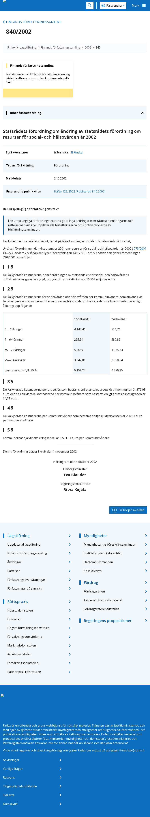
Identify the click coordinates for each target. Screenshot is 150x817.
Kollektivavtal (93, 571)
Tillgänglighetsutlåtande (20, 786)
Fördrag (91, 582)
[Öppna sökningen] (89, 5)
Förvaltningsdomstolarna (24, 637)
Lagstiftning (28, 47)
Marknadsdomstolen (21, 645)
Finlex (11, 47)
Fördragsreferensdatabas (101, 609)
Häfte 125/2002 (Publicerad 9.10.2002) (79, 191)
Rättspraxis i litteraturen (24, 672)
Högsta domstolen (20, 610)
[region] (75, 343)
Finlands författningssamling (34, 22)
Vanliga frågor (13, 769)
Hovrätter (14, 619)
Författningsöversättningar (26, 580)
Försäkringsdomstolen (22, 663)
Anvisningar (11, 760)
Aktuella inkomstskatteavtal (103, 600)
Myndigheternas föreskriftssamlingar (110, 544)
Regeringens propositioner (108, 620)
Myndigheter (95, 535)
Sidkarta (8, 795)
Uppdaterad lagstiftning (23, 544)
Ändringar (14, 562)
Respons (9, 777)
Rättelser (13, 571)
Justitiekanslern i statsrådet (103, 553)
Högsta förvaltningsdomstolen (28, 628)
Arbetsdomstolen (19, 654)
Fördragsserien (94, 591)
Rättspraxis (17, 601)
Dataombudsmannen (98, 562)
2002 (88, 47)
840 (97, 47)
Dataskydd (10, 804)
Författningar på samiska (24, 588)
